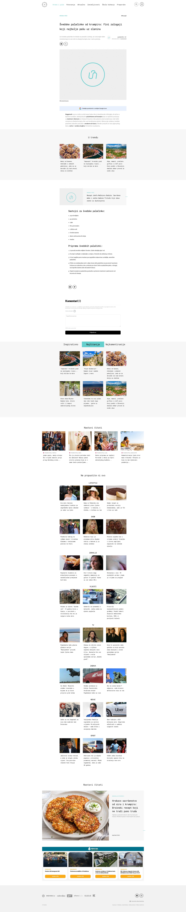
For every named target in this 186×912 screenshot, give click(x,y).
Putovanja (70, 5)
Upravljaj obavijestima (137, 901)
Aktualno (81, 5)
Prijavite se (93, 332)
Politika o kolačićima (140, 904)
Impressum (114, 904)
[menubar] (142, 4)
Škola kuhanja (108, 5)
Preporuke (121, 5)
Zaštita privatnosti (132, 904)
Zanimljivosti (93, 5)
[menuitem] (142, 4)
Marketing (119, 904)
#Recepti (123, 15)
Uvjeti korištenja (125, 904)
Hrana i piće (58, 5)
